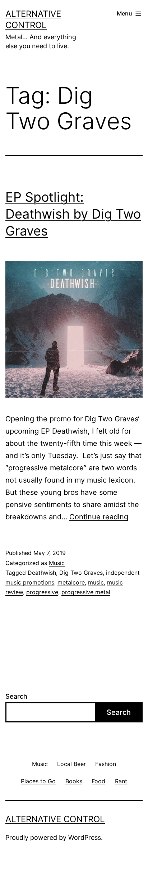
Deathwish (42, 572)
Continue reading (98, 516)
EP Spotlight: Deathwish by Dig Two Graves (73, 214)
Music (57, 562)
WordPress (84, 837)
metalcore (71, 582)
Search (16, 696)
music (96, 582)
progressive (42, 592)
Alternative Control (55, 819)
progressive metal (85, 592)
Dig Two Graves (81, 572)
